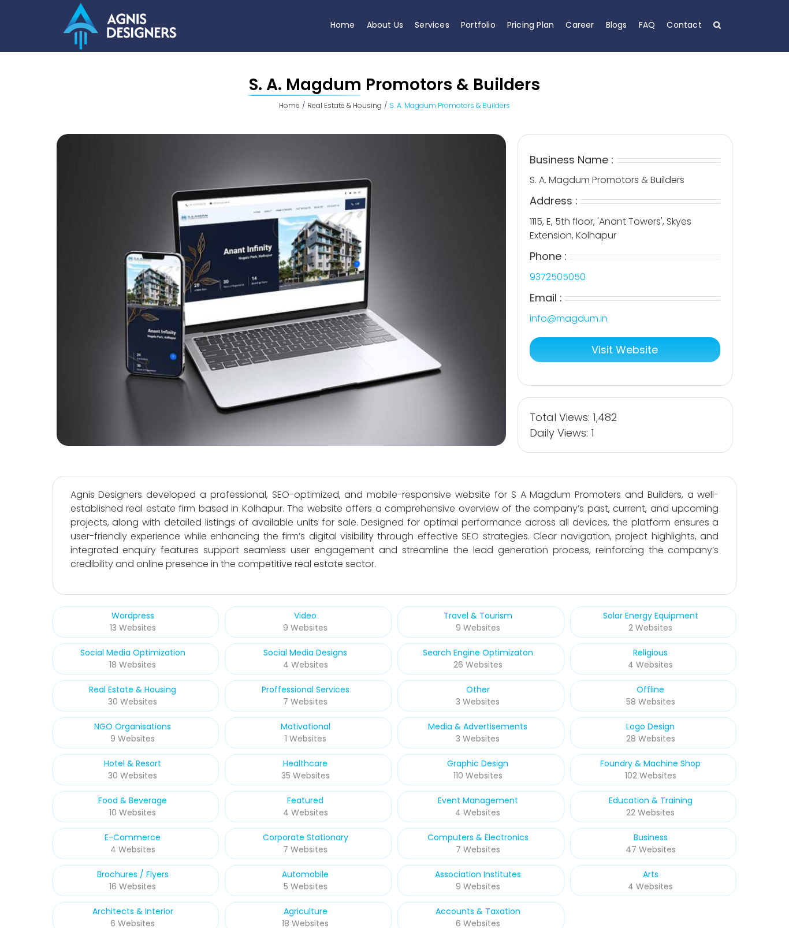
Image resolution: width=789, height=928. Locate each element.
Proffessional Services (305, 689)
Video (305, 615)
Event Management (478, 800)
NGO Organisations (132, 726)
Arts (650, 874)
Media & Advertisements (477, 726)
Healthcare (305, 763)
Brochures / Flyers (133, 874)
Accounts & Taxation (478, 911)
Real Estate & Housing (132, 689)
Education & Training (651, 800)
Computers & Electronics (478, 837)
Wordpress (132, 615)
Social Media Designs (305, 652)
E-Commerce (133, 837)
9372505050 (558, 277)
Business (651, 837)
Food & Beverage (132, 800)
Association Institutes (478, 874)
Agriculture (305, 911)
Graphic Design (477, 763)
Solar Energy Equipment (650, 615)
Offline (650, 689)
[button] (717, 24)
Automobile (305, 874)
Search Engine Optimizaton (478, 652)
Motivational (305, 726)
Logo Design (650, 726)
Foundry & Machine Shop (650, 763)
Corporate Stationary (305, 837)
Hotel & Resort (132, 763)
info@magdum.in (569, 318)
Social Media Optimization (132, 652)
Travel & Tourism (478, 615)
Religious (650, 652)
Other (478, 689)
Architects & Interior (132, 911)
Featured (305, 800)
